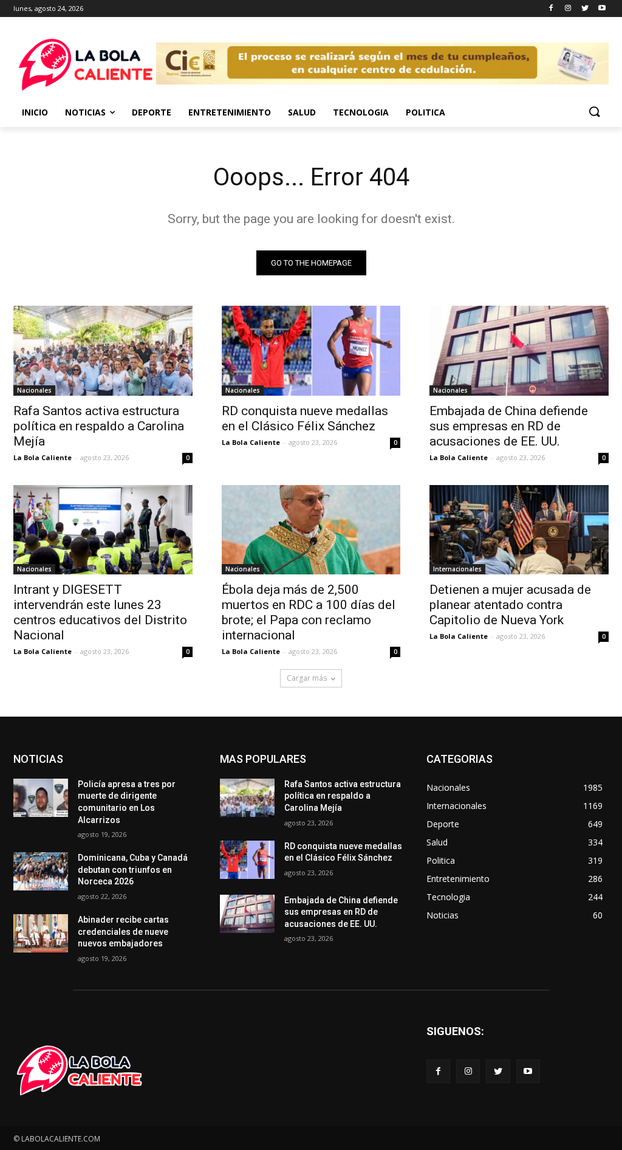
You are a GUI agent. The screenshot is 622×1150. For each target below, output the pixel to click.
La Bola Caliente (42, 457)
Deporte (151, 112)
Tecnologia (361, 112)
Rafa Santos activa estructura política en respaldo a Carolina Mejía (98, 426)
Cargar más (307, 678)
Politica (425, 112)
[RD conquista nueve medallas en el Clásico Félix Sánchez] (311, 350)
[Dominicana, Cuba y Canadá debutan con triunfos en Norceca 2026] (40, 871)
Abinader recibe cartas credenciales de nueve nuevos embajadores (123, 931)
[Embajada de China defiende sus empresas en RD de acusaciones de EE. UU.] (519, 350)
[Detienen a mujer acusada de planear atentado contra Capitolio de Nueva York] (519, 529)
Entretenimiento (229, 112)
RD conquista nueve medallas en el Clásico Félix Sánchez (305, 418)
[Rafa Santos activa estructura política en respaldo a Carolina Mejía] (103, 350)
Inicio (35, 112)
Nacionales (34, 390)
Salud (302, 112)
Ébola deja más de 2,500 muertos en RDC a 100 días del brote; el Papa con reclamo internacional (308, 612)
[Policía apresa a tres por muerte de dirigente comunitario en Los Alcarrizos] (40, 798)
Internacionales (457, 569)
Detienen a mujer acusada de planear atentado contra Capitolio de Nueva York (510, 604)
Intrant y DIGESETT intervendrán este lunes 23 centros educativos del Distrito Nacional (100, 612)
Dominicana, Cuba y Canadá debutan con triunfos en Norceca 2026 (133, 869)
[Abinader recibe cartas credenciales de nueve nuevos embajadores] (40, 933)
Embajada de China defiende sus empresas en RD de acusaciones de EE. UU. (508, 426)
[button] (594, 112)
